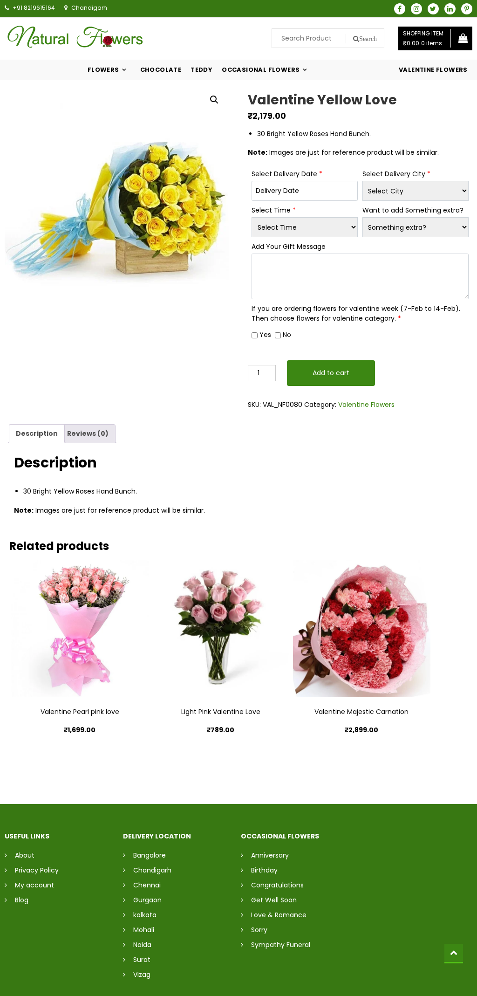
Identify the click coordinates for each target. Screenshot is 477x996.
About (24, 855)
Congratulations (277, 885)
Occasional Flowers (261, 69)
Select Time (274, 210)
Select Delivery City (396, 174)
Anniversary (270, 855)
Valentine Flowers (433, 69)
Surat (141, 959)
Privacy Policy (37, 870)
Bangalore (149, 855)
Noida (142, 944)
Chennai (147, 885)
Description (37, 433)
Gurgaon (147, 900)
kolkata (145, 915)
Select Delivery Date (287, 174)
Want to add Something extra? (412, 210)
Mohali (143, 929)
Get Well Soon (274, 900)
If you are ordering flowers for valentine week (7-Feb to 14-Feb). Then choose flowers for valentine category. (356, 313)
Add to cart (331, 373)
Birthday (264, 870)
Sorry (259, 929)
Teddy (201, 69)
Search (368, 38)
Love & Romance (279, 915)
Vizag (141, 974)
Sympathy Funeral (280, 944)
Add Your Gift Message (289, 246)
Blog (21, 900)
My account (34, 885)
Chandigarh (152, 870)
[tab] (37, 433)
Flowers (103, 69)
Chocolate (161, 69)
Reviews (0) (88, 433)
